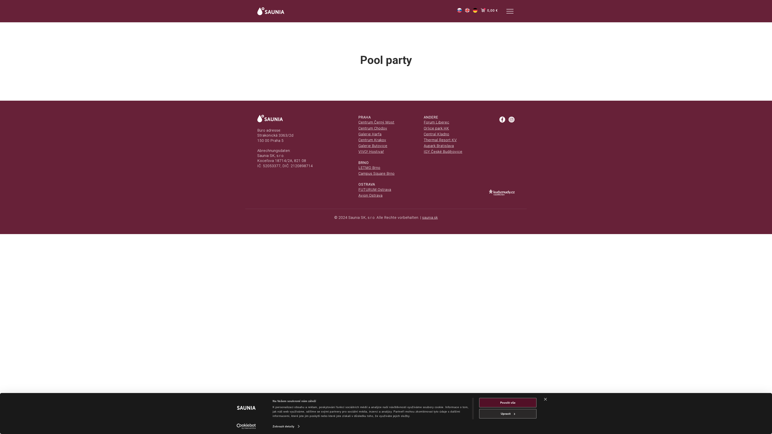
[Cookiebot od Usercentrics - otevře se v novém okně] (246, 426)
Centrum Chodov (372, 128)
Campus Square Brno (376, 173)
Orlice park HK (436, 128)
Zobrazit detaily (283, 426)
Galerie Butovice (372, 146)
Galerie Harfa (370, 134)
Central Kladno (436, 134)
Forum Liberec (436, 122)
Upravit (506, 413)
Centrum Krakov (372, 140)
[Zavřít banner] (545, 399)
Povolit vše (507, 402)
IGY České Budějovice (443, 151)
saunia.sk (430, 217)
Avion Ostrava (370, 195)
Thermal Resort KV (440, 140)
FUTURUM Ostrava (374, 189)
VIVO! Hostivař (371, 151)
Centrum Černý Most (376, 122)
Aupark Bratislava (439, 146)
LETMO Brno (369, 168)
